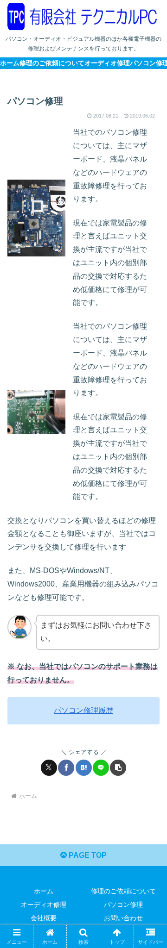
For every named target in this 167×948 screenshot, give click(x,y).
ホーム (43, 891)
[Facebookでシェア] (66, 768)
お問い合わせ (123, 918)
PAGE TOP (87, 855)
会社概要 (44, 918)
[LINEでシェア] (101, 768)
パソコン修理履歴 (83, 710)
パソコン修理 (123, 904)
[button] (118, 768)
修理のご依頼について (123, 891)
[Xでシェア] (49, 768)
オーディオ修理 (43, 904)
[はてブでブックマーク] (84, 768)
